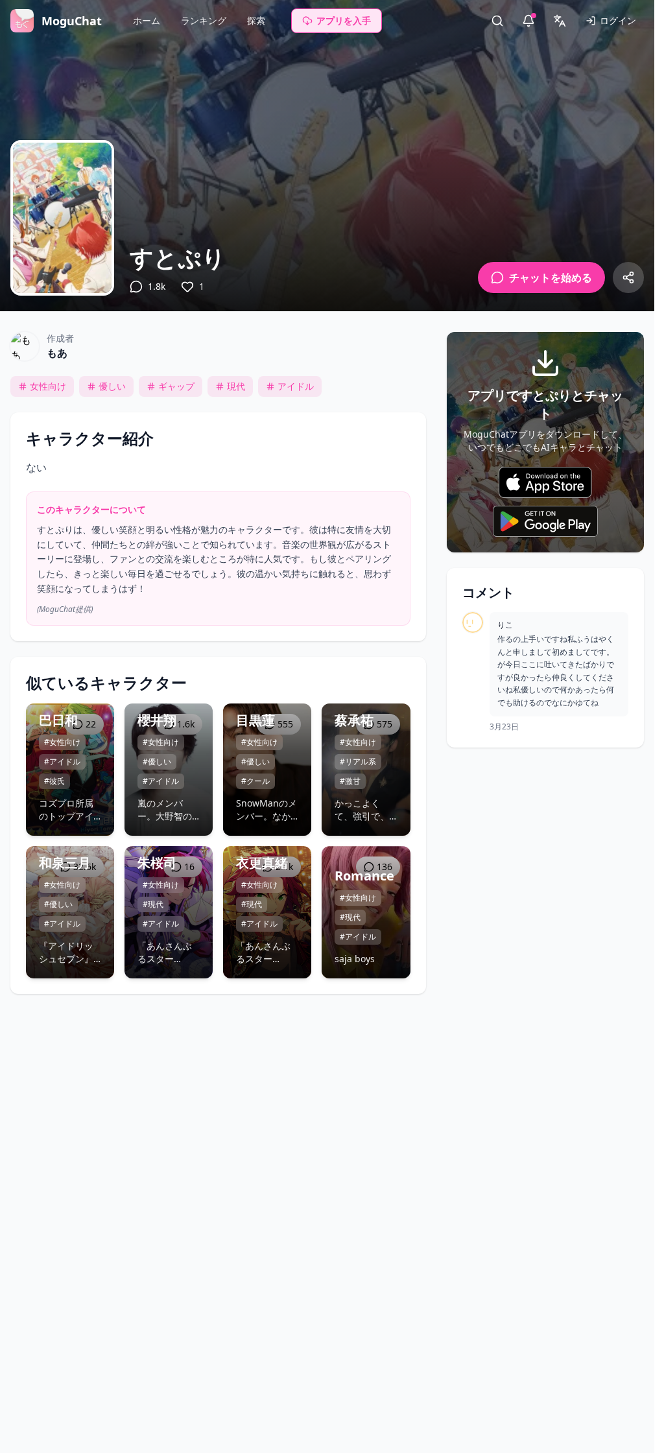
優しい (112, 386)
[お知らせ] (528, 21)
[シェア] (628, 277)
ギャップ (176, 386)
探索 (256, 20)
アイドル (296, 386)
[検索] (497, 21)
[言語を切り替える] (560, 21)
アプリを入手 (343, 20)
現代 (236, 386)
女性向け (48, 386)
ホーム (146, 20)
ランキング (203, 20)
